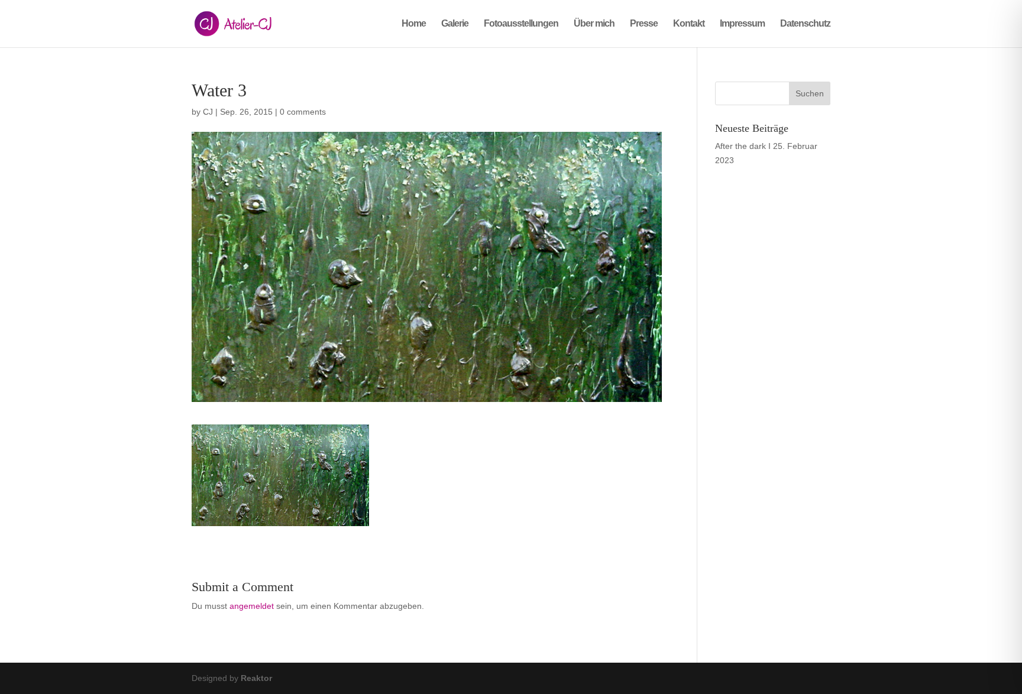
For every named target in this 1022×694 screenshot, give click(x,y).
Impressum (742, 24)
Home (414, 24)
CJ (208, 111)
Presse (644, 24)
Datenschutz (805, 24)
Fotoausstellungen (521, 24)
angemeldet (251, 606)
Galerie (454, 24)
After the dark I (743, 146)
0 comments (303, 111)
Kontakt (688, 24)
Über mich (594, 24)
